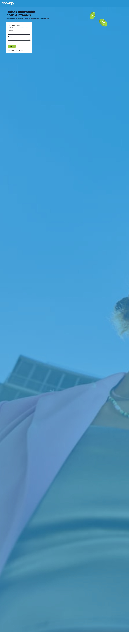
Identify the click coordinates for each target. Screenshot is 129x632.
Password (10, 36)
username (16, 50)
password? (23, 50)
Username (10, 30)
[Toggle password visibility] (29, 39)
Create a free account (22, 27)
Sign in (11, 46)
